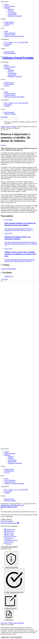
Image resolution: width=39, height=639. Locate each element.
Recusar (9, 519)
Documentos (8, 44)
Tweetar (3, 145)
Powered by (12, 623)
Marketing (7, 8)
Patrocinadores (12, 14)
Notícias (13, 126)
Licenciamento (12, 12)
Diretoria (6, 45)
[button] (10, 523)
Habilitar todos (5, 637)
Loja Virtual (4, 117)
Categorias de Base (9, 34)
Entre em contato (9, 51)
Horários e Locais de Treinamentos (14, 36)
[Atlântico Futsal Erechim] (19, 57)
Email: (12, 506)
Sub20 (6, 31)
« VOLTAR (4, 279)
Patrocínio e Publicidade (15, 16)
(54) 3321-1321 (5, 505)
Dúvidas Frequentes (10, 53)
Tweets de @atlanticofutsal (8, 268)
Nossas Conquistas (9, 6)
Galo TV (7, 25)
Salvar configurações (16, 637)
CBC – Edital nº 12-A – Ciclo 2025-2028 (16, 42)
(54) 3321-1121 (15, 505)
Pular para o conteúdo (7, 521)
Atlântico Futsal (5, 126)
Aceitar (3, 519)
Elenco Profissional (9, 33)
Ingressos (10, 11)
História (6, 4)
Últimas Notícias (9, 22)
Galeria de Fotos (9, 23)
